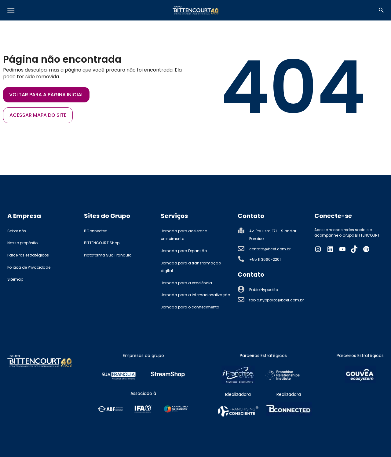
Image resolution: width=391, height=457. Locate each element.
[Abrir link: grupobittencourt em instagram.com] (318, 249)
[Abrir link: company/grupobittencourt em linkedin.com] (330, 249)
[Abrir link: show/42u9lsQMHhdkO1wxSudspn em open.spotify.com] (366, 249)
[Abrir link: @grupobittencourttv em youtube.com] (342, 249)
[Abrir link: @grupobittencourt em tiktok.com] (354, 249)
